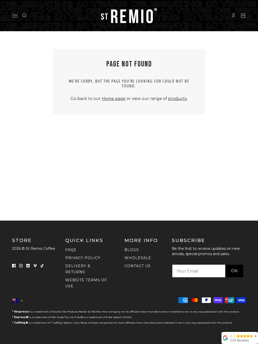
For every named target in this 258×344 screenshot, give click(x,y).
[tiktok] (42, 265)
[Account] (233, 15)
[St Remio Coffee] (129, 15)
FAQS (70, 250)
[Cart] (243, 15)
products (177, 98)
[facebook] (14, 265)
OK (234, 270)
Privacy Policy (82, 258)
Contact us (137, 266)
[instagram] (21, 265)
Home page (113, 98)
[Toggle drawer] (15, 15)
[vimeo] (35, 265)
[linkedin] (28, 265)
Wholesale (137, 258)
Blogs (131, 250)
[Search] (24, 15)
